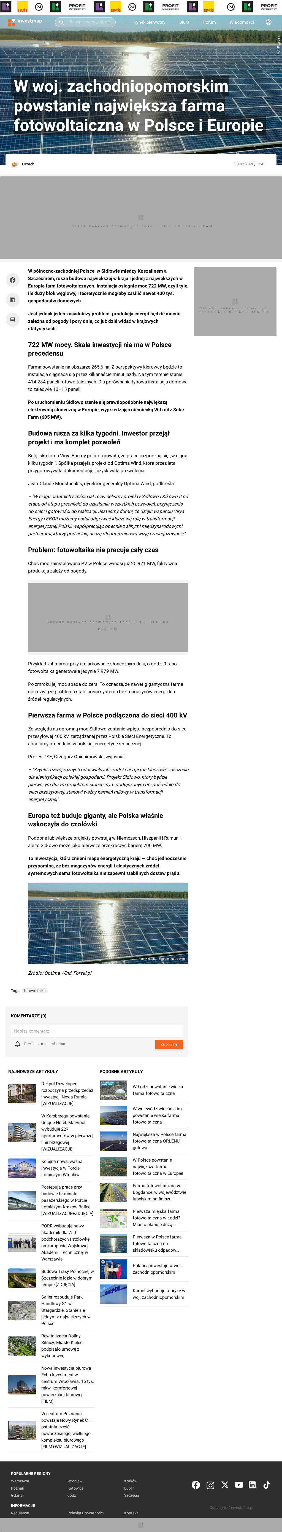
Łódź (71, 1495)
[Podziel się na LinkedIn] (13, 300)
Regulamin (20, 1513)
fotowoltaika (35, 990)
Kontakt (131, 1513)
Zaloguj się (169, 1044)
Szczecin (131, 1495)
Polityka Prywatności (85, 1513)
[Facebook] (196, 1486)
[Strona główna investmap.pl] (25, 22)
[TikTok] (267, 1486)
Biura (184, 22)
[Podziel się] (14, 280)
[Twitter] (225, 1486)
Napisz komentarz (31, 1031)
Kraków (130, 1481)
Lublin (129, 1488)
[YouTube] (239, 1486)
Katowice (75, 1488)
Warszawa (20, 1481)
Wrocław (75, 1481)
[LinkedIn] (253, 1486)
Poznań (17, 1488)
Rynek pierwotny (150, 22)
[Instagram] (210, 1486)
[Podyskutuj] (14, 320)
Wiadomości (242, 22)
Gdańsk (17, 1495)
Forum (209, 22)
